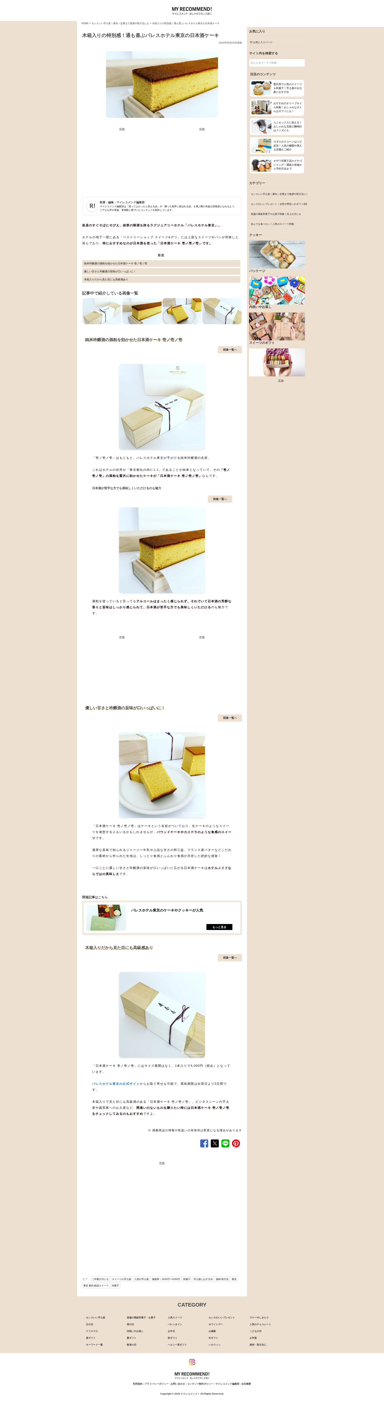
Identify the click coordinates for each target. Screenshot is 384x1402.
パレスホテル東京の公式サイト (116, 1083)
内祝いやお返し (135, 1331)
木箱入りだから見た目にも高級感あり (106, 279)
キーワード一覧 (94, 1344)
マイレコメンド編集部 (131, 202)
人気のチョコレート (260, 1324)
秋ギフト (172, 1338)
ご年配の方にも (100, 1279)
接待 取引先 (222, 1279)
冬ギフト (213, 1338)
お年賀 (253, 1338)
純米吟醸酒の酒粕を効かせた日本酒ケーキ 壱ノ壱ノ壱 (115, 263)
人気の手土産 (141, 1279)
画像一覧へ (230, 349)
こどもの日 (256, 1331)
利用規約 (138, 1383)
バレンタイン (175, 1324)
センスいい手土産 (95, 1317)
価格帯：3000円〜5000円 (166, 1279)
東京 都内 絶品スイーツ (96, 1285)
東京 (234, 1279)
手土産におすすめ (203, 1279)
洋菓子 (115, 1285)
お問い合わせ (178, 1383)
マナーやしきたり (259, 1317)
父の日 (89, 1324)
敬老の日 (131, 1344)
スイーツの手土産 (121, 1279)
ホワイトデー (216, 1324)
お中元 (171, 1331)
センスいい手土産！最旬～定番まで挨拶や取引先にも (120, 23)
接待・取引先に (258, 1344)
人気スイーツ (175, 1317)
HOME (85, 23)
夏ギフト (131, 1338)
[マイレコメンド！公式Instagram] (192, 1364)
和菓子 (186, 1279)
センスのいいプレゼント (222, 1317)
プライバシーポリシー (157, 1383)
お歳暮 (212, 1331)
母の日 (130, 1324)
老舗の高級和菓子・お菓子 (141, 1317)
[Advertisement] (122, 159)
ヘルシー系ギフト (177, 1344)
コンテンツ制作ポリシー (200, 1383)
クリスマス (92, 1331)
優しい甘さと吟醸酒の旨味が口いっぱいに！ (110, 271)
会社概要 (246, 1383)
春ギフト (91, 1338)
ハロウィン (215, 1344)
